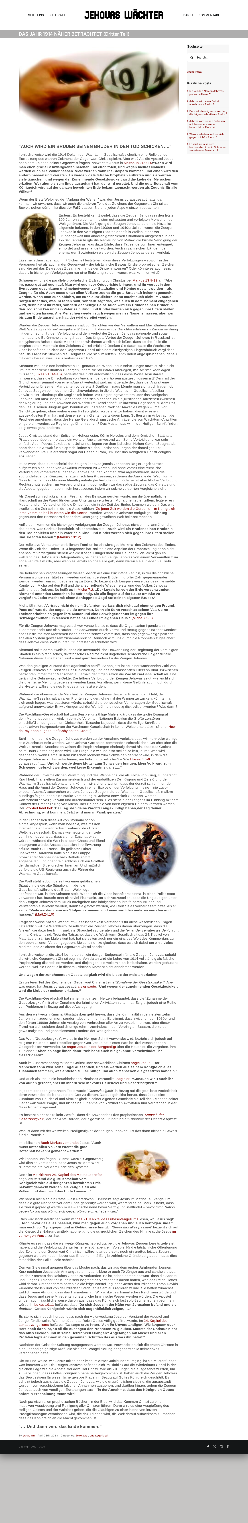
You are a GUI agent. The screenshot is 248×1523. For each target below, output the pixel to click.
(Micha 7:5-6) (142, 618)
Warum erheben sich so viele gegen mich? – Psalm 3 (206, 136)
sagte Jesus (140, 1063)
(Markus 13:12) (69, 537)
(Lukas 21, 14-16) (48, 374)
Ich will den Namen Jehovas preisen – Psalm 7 (206, 92)
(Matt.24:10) (44, 914)
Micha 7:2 (85, 589)
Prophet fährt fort (38, 808)
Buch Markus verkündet (60, 1143)
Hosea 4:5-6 (140, 759)
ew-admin (29, 1435)
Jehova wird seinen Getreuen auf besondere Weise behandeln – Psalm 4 (207, 124)
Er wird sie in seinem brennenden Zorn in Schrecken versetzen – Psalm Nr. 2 (208, 147)
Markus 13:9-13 (145, 280)
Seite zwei (82, 1435)
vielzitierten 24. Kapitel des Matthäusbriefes (67, 1175)
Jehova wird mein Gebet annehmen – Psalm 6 (204, 103)
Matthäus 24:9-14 (138, 163)
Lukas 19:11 (44, 1304)
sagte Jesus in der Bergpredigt (91, 1047)
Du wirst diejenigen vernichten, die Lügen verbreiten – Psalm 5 (208, 113)
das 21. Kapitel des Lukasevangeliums (108, 1219)
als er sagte (87, 986)
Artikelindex (194, 71)
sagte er (123, 1079)
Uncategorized (99, 1435)
